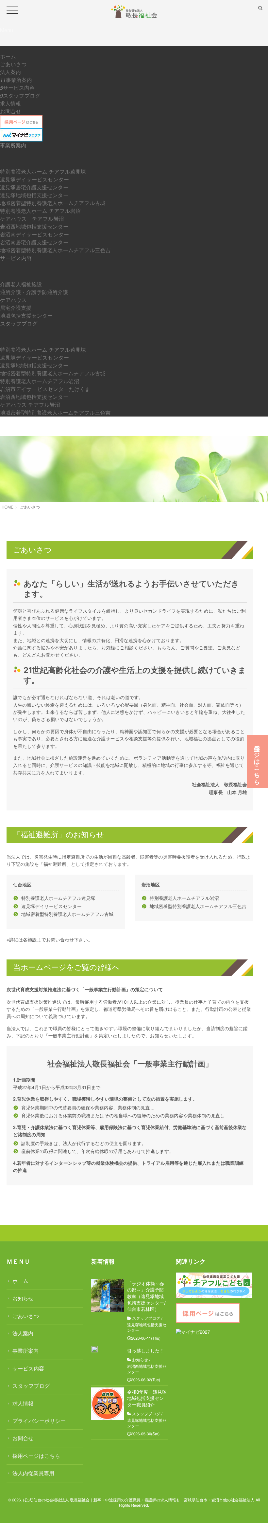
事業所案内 (19, 80)
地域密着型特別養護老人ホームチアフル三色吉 (55, 250)
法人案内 (10, 72)
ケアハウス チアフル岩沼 (32, 218)
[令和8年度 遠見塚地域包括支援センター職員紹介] (107, 1403)
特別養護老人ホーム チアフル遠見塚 (43, 171)
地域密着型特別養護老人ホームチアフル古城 (52, 203)
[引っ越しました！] (94, 1349)
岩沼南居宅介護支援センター (34, 242)
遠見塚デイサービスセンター (34, 179)
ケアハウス (13, 300)
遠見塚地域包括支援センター (34, 195)
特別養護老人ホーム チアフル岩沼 (40, 210)
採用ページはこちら (36, 1455)
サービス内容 (19, 87)
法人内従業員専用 (33, 1473)
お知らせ (23, 1298)
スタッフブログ (22, 95)
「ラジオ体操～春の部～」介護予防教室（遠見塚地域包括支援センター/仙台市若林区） (146, 1296)
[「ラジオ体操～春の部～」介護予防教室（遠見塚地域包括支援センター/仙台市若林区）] (107, 1295)
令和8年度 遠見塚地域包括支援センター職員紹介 (147, 1398)
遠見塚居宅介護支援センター (34, 187)
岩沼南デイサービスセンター (34, 234)
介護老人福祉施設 (21, 284)
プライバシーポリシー (39, 1420)
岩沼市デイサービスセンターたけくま (45, 389)
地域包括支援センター (26, 315)
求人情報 (10, 103)
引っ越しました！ (145, 1351)
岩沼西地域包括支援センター (34, 226)
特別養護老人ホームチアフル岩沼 (39, 381)
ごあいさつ (13, 64)
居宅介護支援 (15, 307)
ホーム (8, 56)
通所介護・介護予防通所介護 (34, 292)
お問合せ (10, 111)
